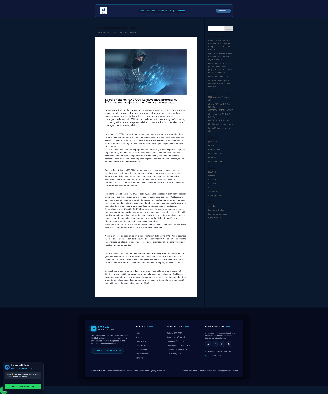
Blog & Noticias (142, 354)
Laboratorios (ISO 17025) (177, 350)
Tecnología (213, 191)
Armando (101, 32)
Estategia (212, 176)
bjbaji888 (212, 124)
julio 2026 (212, 142)
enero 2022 (213, 157)
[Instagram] (215, 344)
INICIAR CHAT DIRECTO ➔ (23, 386)
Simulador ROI (223, 10)
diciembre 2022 (215, 153)
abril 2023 (212, 146)
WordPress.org (214, 218)
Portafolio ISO (141, 341)
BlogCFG (212, 172)
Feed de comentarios (217, 214)
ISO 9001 (132, 32)
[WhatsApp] (228, 344)
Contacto (181, 11)
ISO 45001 (212, 184)
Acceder (212, 206)
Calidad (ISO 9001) (174, 333)
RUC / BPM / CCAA (174, 354)
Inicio (141, 11)
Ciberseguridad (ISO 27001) (178, 346)
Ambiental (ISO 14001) (176, 337)
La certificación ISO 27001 (116, 28)
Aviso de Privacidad (189, 371)
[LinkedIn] (208, 344)
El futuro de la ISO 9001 (218, 76)
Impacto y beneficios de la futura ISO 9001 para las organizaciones (220, 56)
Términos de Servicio (207, 371)
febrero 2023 (214, 149)
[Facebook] (221, 344)
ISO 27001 (123, 32)
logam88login (214, 128)
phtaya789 (213, 104)
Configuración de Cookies (228, 371)
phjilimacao (213, 114)
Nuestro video (226, 124)
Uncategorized (214, 195)
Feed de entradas (216, 210)
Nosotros (151, 11)
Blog (172, 11)
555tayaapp (213, 97)
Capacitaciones (142, 346)
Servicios (162, 11)
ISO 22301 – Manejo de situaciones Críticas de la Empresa (219, 83)
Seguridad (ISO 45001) (176, 341)
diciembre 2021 (215, 161)
